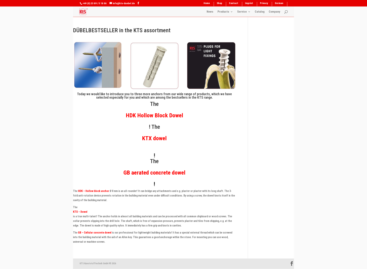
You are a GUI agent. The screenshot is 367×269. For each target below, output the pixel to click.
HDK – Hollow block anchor (93, 190)
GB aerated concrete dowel (154, 172)
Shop (219, 3)
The (154, 161)
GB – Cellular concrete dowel (94, 232)
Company (274, 11)
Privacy (264, 3)
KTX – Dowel (80, 211)
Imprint (249, 3)
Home (207, 3)
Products (223, 11)
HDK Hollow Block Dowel (154, 115)
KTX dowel (154, 138)
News (210, 11)
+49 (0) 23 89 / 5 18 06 (94, 3)
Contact (233, 3)
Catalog (260, 11)
